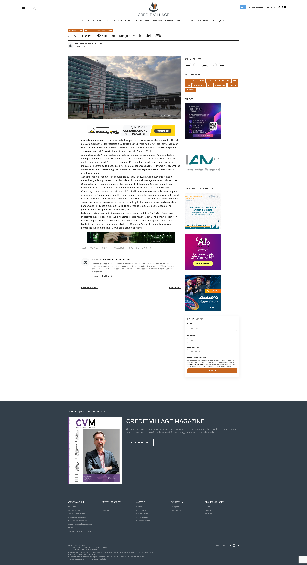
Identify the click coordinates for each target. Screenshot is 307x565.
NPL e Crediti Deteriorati (77, 517)
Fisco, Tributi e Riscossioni (77, 520)
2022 (222, 65)
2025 (196, 65)
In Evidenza (72, 507)
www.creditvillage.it (103, 276)
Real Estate (199, 85)
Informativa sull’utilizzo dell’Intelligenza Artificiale (87, 557)
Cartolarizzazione (195, 81)
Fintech (233, 85)
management (119, 248)
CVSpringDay (141, 510)
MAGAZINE (117, 20)
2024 (205, 65)
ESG (235, 81)
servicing (141, 248)
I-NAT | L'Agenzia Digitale (96, 559)
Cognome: (191, 335)
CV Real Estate (142, 513)
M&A (188, 85)
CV (82, 20)
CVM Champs (176, 510)
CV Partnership (142, 517)
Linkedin (208, 510)
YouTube (208, 513)
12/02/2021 (80, 46)
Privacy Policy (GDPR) (196, 357)
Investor (190, 90)
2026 (188, 65)
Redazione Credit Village (88, 43)
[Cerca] (34, 8)
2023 (213, 65)
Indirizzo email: (194, 348)
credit (105, 248)
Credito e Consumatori (76, 513)
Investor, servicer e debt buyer (98, 31)
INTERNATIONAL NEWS (197, 20)
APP (223, 20)
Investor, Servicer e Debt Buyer (79, 531)
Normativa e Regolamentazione (80, 524)
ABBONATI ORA (140, 442)
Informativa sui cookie (136, 557)
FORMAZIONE (142, 20)
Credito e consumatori (218, 81)
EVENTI (128, 20)
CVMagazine (175, 507)
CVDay (139, 507)
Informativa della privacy (116, 557)
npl (131, 248)
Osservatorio (107, 510)
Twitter (207, 507)
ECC (88, 20)
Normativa (220, 85)
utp (152, 248)
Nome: (189, 323)
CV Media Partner (143, 520)
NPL (210, 85)
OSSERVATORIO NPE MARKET (167, 20)
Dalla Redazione (101, 20)
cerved (94, 248)
